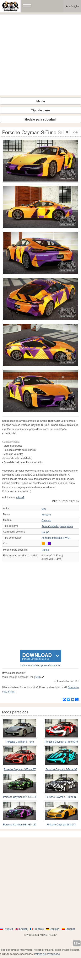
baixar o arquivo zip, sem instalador (41, 665)
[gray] (49, 543)
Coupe (45, 532)
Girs (44, 509)
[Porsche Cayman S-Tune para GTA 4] (19, 728)
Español (70, 928)
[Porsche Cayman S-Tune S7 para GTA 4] (19, 755)
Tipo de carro (40, 110)
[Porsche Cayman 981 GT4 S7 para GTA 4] (19, 811)
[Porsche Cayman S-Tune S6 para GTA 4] (40, 161)
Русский (8, 928)
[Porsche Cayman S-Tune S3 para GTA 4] (61, 783)
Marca (40, 101)
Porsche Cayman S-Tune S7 (20, 769)
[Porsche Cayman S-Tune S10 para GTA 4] (61, 728)
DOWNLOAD (37, 655)
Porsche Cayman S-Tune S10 (61, 741)
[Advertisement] (40, 55)
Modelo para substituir (41, 119)
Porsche (46, 514)
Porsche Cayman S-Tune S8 (61, 769)
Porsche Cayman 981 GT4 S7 (20, 824)
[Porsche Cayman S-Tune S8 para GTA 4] (61, 755)
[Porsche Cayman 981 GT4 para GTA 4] (61, 811)
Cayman (46, 520)
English (23, 928)
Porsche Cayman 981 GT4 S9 (20, 796)
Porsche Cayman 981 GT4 (61, 824)
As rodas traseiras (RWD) (56, 538)
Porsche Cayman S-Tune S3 (61, 796)
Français (39, 928)
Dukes (45, 550)
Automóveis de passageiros (57, 526)
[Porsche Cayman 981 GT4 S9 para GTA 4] (19, 783)
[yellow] (43, 543)
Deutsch (54, 928)
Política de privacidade (47, 954)
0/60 (37, 677)
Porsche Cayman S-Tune (20, 741)
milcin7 (20, 497)
